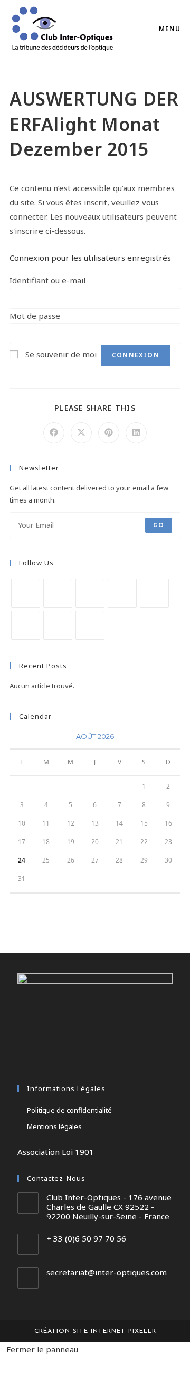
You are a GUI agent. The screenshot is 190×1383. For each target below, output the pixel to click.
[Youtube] (57, 625)
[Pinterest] (154, 593)
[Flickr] (25, 625)
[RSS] (89, 625)
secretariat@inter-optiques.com (106, 1272)
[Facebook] (57, 593)
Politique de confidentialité (69, 1110)
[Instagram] (89, 593)
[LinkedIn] (122, 593)
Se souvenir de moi (61, 354)
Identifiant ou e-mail (48, 280)
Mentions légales (54, 1126)
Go (158, 524)
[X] (25, 593)
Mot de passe (35, 315)
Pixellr (142, 1331)
